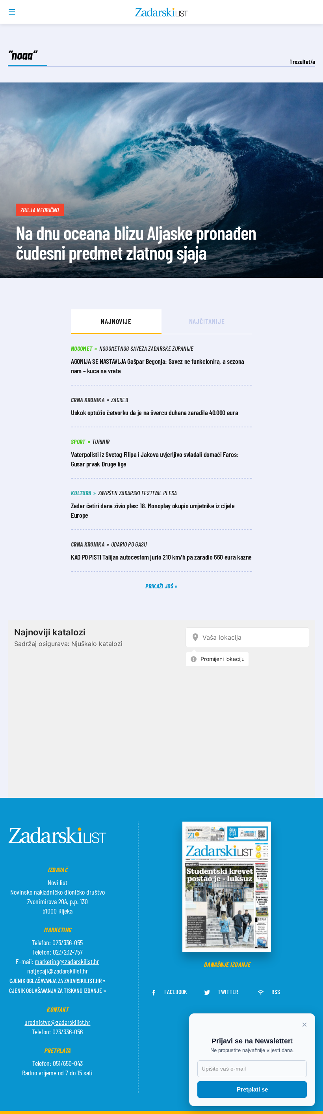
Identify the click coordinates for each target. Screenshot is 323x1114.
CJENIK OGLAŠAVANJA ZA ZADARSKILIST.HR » (57, 980)
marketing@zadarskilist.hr (67, 961)
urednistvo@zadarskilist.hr (57, 1022)
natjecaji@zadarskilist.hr (57, 970)
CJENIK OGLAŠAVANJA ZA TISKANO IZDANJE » (57, 990)
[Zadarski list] (161, 12)
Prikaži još (159, 586)
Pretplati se (252, 1089)
